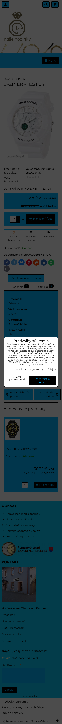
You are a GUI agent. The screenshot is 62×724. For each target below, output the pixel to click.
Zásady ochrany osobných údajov (35, 369)
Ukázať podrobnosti (17, 378)
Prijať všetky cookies (42, 380)
